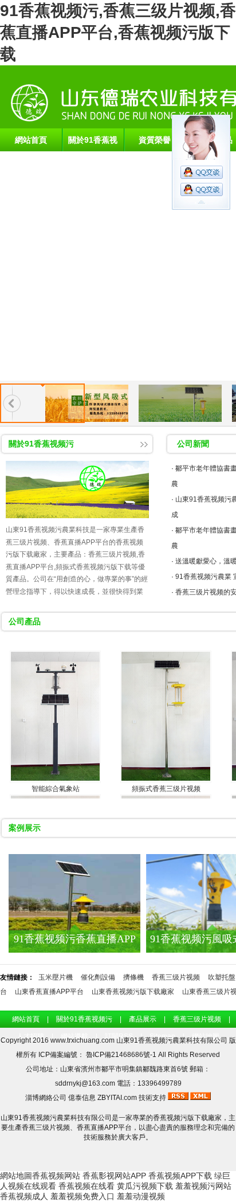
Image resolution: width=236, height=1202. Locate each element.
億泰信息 (82, 1098)
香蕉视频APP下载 (180, 1175)
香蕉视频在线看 (86, 1186)
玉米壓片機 (55, 977)
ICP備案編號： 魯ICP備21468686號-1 (98, 1055)
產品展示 (142, 1019)
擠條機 (133, 977)
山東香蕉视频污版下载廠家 (133, 992)
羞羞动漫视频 (141, 1196)
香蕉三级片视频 (176, 977)
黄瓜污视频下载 (145, 1186)
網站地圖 (16, 1175)
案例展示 (25, 827)
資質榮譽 (155, 139)
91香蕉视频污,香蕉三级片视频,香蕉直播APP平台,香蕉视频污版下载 (118, 32)
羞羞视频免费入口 (82, 1196)
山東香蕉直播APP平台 (49, 992)
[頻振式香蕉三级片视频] (166, 717)
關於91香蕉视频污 (92, 143)
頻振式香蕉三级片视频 (166, 789)
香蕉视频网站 (56, 1175)
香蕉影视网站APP (114, 1175)
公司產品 (25, 621)
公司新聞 (193, 443)
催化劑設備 (98, 977)
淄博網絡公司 (45, 1098)
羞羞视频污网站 (203, 1186)
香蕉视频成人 (24, 1196)
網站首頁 (31, 139)
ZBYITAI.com (117, 1098)
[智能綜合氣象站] (55, 717)
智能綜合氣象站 (56, 789)
